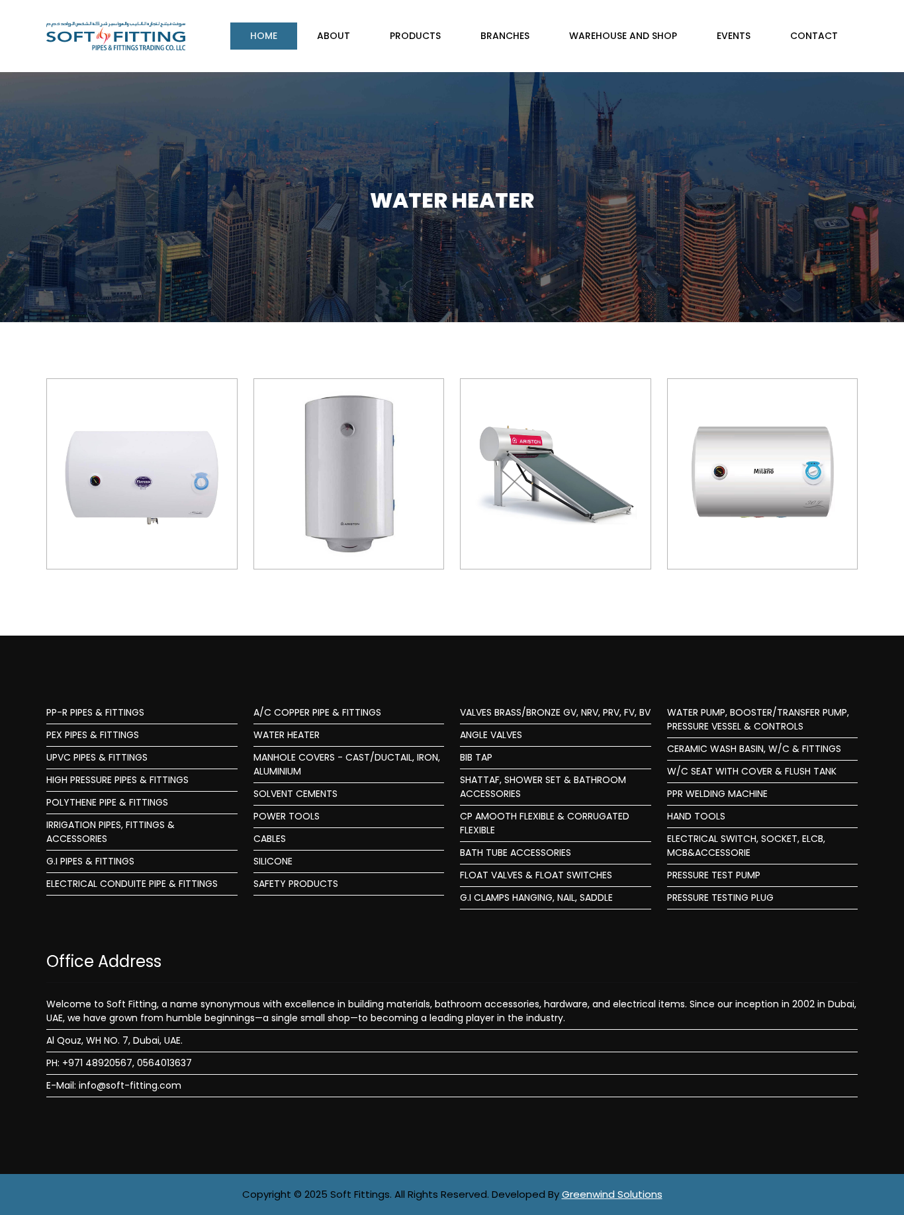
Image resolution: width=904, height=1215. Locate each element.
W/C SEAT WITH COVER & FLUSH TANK (751, 771)
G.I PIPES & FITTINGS (90, 861)
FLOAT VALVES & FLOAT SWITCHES (536, 875)
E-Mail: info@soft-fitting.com (113, 1085)
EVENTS (733, 35)
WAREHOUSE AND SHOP (623, 35)
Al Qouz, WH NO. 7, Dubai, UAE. (114, 1040)
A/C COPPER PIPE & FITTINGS (317, 712)
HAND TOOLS (696, 816)
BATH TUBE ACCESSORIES (515, 852)
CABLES (269, 838)
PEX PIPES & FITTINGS (92, 734)
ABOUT (333, 35)
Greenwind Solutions (612, 1194)
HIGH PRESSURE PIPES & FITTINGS (117, 779)
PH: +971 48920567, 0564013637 (119, 1062)
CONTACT (814, 35)
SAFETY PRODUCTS (295, 883)
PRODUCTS (415, 35)
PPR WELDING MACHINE (717, 793)
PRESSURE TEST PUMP (713, 875)
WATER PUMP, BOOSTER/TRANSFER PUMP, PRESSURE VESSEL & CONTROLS (758, 719)
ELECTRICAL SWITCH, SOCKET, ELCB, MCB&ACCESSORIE (746, 845)
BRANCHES (504, 35)
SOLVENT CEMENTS (295, 793)
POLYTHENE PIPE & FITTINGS (107, 802)
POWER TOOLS (286, 816)
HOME (263, 35)
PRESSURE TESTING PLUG (720, 897)
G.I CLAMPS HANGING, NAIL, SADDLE (536, 897)
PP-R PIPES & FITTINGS (95, 712)
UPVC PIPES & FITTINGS (97, 757)
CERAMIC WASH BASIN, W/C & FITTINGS (754, 748)
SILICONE (273, 861)
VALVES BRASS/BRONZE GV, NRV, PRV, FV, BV (555, 712)
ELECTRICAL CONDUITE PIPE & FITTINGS (132, 883)
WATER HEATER (286, 734)
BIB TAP (476, 757)
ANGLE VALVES (491, 734)
